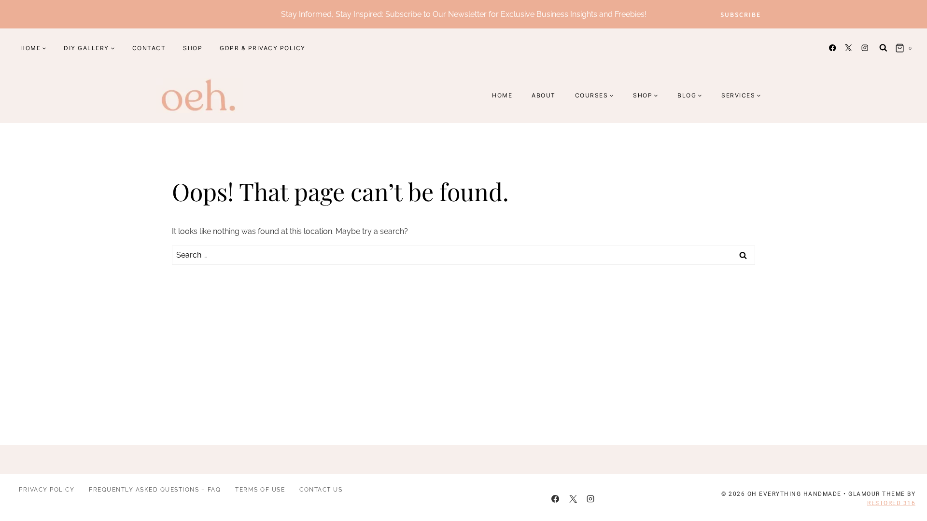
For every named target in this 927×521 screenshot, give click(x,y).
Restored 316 (891, 503)
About (544, 95)
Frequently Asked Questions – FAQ (155, 489)
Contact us (320, 489)
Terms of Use (260, 489)
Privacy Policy (46, 489)
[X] (849, 48)
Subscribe (740, 14)
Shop (192, 48)
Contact (149, 48)
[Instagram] (864, 48)
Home (502, 95)
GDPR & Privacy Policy (263, 48)
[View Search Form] (883, 48)
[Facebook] (833, 48)
